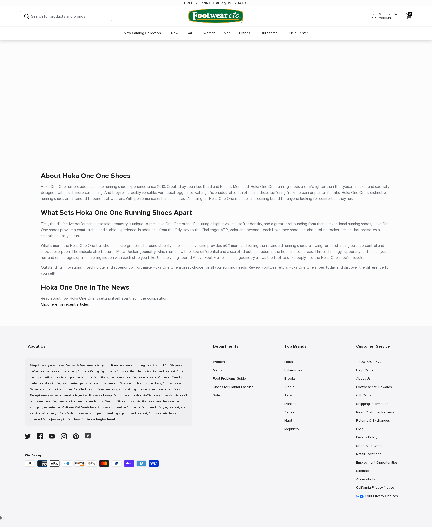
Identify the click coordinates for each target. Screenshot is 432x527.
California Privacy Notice (375, 487)
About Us (363, 378)
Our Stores (269, 33)
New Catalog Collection (142, 33)
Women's (220, 361)
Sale (218, 395)
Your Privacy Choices (381, 496)
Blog (361, 429)
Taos (290, 395)
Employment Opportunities (377, 462)
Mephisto (291, 429)
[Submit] (26, 16)
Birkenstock (293, 370)
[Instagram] (64, 436)
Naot (290, 420)
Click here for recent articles (65, 304)
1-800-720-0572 (369, 361)
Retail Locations (369, 454)
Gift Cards (364, 395)
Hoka (290, 361)
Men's (218, 370)
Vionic (290, 387)
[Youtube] (52, 436)
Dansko (290, 403)
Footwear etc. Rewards (374, 387)
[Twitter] (28, 436)
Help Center (299, 33)
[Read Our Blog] (88, 436)
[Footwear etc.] (216, 16)
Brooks (290, 378)
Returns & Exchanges (373, 420)
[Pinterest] (76, 436)
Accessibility (365, 479)
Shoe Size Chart (369, 445)
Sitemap (362, 470)
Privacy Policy (367, 437)
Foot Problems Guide (229, 378)
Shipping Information (372, 403)
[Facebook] (40, 436)
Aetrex (290, 412)
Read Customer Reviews (375, 412)
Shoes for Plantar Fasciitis (233, 387)
